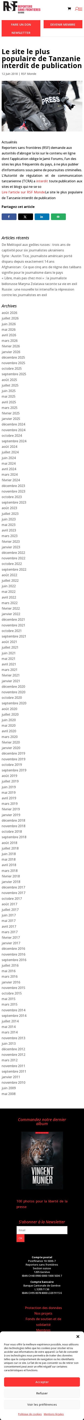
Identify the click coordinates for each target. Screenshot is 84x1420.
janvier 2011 (11, 1077)
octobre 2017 (12, 898)
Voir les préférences (42, 1404)
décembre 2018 (13, 820)
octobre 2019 (12, 764)
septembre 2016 (14, 960)
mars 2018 (10, 870)
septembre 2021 (14, 636)
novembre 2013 (13, 1038)
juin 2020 (9, 720)
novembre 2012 (13, 1054)
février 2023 (11, 541)
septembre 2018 (14, 837)
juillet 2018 (10, 848)
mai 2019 (8, 792)
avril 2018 (9, 865)
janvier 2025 (11, 418)
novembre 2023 (13, 491)
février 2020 (11, 742)
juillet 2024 (10, 452)
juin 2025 (9, 391)
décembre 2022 (13, 552)
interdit (42, 181)
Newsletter (21, 33)
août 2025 (9, 380)
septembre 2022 (14, 569)
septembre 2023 (14, 502)
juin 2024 (9, 458)
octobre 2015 (12, 993)
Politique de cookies (30, 1414)
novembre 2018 (13, 826)
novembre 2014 (13, 1010)
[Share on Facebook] (9, 216)
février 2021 (11, 675)
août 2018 (9, 843)
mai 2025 (8, 396)
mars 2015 (10, 1004)
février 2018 (11, 876)
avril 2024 (9, 469)
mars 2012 (10, 1060)
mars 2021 (10, 669)
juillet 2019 (10, 781)
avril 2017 (9, 926)
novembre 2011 (13, 1066)
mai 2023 (8, 524)
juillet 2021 (10, 647)
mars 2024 (10, 474)
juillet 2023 (10, 513)
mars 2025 (10, 407)
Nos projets (43, 1313)
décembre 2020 (13, 686)
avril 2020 (9, 731)
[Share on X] (25, 216)
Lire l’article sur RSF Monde (23, 192)
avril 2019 (9, 798)
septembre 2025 (14, 374)
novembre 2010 (13, 1082)
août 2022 (9, 575)
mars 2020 (10, 737)
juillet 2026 (10, 318)
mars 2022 (10, 603)
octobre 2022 (12, 563)
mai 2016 (8, 971)
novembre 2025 (13, 363)
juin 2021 (9, 653)
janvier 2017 (11, 943)
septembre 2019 (14, 770)
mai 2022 (8, 591)
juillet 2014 (10, 1021)
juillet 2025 (10, 385)
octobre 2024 (12, 435)
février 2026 (11, 346)
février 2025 (11, 413)
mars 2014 (10, 1032)
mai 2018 (8, 859)
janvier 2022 (11, 614)
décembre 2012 (13, 1049)
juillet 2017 (10, 909)
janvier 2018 (11, 881)
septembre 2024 (14, 441)
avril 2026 (9, 335)
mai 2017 (8, 920)
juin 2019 (9, 787)
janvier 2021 (11, 681)
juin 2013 (9, 1043)
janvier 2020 (11, 748)
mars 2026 (10, 340)
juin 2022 (9, 586)
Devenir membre (62, 24)
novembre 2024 (13, 430)
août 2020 (9, 709)
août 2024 (9, 446)
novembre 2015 (13, 987)
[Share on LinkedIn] (42, 216)
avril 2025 (9, 402)
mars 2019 (10, 803)
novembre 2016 (13, 954)
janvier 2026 (11, 352)
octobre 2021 (12, 630)
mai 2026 (8, 329)
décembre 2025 (13, 357)
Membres (43, 1330)
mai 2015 (8, 999)
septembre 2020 (14, 703)
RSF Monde (28, 74)
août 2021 (9, 642)
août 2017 (9, 904)
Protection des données (43, 1308)
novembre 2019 (13, 759)
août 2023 (9, 508)
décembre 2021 (13, 619)
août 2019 (9, 775)
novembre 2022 (13, 558)
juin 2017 (9, 915)
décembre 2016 (13, 948)
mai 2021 (8, 658)
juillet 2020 (10, 714)
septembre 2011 (14, 1071)
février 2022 (11, 608)
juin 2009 (9, 1088)
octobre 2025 (12, 368)
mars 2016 (10, 976)
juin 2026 (9, 324)
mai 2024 (8, 463)
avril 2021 (9, 664)
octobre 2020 (12, 697)
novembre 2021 (13, 625)
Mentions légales (54, 1414)
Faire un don (21, 24)
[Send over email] (58, 216)
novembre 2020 (13, 692)
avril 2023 (9, 530)
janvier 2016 (11, 982)
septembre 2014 (14, 1015)
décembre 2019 (13, 753)
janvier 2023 (11, 547)
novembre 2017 (13, 893)
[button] (78, 1336)
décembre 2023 (13, 486)
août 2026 (9, 312)
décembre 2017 (13, 887)
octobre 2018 (12, 831)
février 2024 (11, 480)
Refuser (42, 1393)
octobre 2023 (12, 497)
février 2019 (11, 809)
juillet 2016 (10, 965)
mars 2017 (10, 932)
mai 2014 (8, 1026)
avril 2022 (9, 597)
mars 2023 (10, 536)
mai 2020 (8, 725)
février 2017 (11, 937)
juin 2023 (9, 519)
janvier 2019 (11, 815)
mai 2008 (8, 1094)
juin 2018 (9, 854)
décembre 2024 (13, 424)
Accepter (42, 1382)
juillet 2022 (10, 580)
